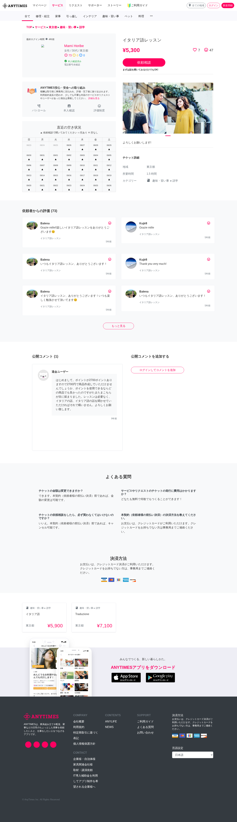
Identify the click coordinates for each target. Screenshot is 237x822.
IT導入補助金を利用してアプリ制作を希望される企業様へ (85, 781)
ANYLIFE (111, 721)
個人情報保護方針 (84, 743)
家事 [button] (58, 16)
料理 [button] (141, 16)
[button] (196, 5)
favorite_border (195, 50)
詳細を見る (94, 98)
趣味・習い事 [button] (110, 16)
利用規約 (78, 727)
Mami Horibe (74, 46)
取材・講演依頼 (83, 770)
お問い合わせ (145, 732)
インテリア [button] (90, 16)
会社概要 (78, 721)
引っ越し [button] (71, 16)
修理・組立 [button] (43, 16)
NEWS (109, 727)
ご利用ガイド (145, 721)
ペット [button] (129, 16)
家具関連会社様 (83, 764)
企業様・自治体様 (84, 758)
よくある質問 (145, 727)
